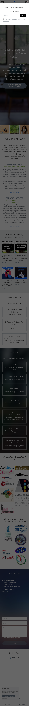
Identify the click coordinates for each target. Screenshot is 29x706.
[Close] (28, 1)
